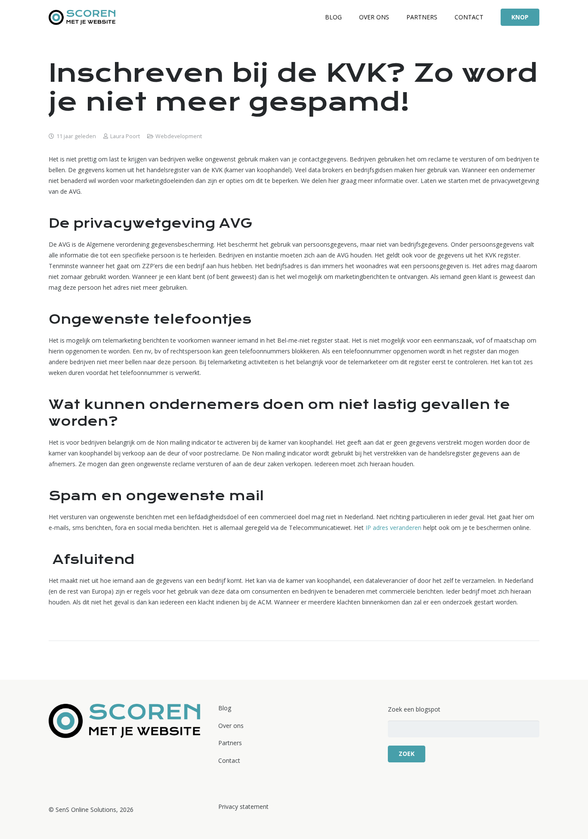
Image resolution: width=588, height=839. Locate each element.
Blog (224, 708)
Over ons (231, 725)
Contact (229, 760)
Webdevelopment (178, 136)
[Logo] (82, 17)
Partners (230, 743)
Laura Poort (125, 136)
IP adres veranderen (394, 527)
